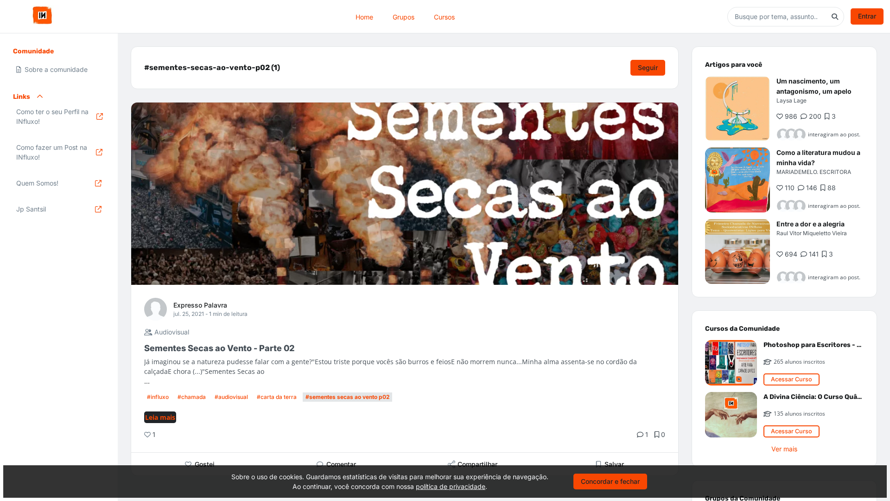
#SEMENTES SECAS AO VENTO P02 (347, 396)
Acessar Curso (791, 379)
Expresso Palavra (200, 305)
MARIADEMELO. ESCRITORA (813, 171)
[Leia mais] (737, 108)
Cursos (444, 16)
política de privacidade (450, 486)
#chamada (192, 396)
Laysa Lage (791, 100)
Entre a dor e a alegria (810, 224)
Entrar (867, 16)
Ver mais (784, 449)
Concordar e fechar (610, 481)
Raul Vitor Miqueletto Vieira (811, 233)
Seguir (648, 67)
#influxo (158, 396)
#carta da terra (277, 396)
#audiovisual (231, 396)
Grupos (403, 16)
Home (364, 16)
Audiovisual (171, 332)
